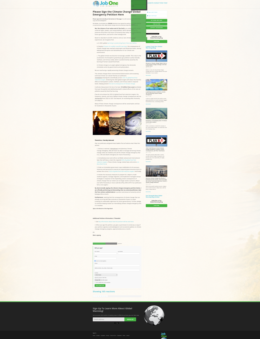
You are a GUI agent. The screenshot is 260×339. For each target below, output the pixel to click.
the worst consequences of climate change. (122, 84)
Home (94, 335)
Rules (124, 335)
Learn (132, 6)
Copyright (103, 335)
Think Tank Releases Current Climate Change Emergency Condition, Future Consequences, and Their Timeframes (155, 149)
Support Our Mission (156, 27)
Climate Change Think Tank (157, 3)
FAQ (132, 20)
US (131, 1)
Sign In (133, 38)
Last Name (120, 251)
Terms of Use (113, 335)
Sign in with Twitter (152, 12)
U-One (132, 34)
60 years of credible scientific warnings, (115, 46)
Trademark (119, 335)
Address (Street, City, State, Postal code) (103, 268)
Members (133, 15)
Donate (98, 335)
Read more (148, 75)
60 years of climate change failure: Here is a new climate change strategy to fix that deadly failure (156, 65)
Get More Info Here (156, 20)
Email (96, 256)
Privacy (107, 335)
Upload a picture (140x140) (100, 277)
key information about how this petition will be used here (116, 221)
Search (133, 24)
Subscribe (156, 41)
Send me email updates (101, 261)
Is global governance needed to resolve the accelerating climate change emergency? (155, 93)
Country (96, 272)
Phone (96, 263)
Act (132, 11)
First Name (97, 251)
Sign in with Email (152, 15)
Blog (132, 29)
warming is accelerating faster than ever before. (122, 43)
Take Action (156, 24)
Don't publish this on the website (103, 282)
